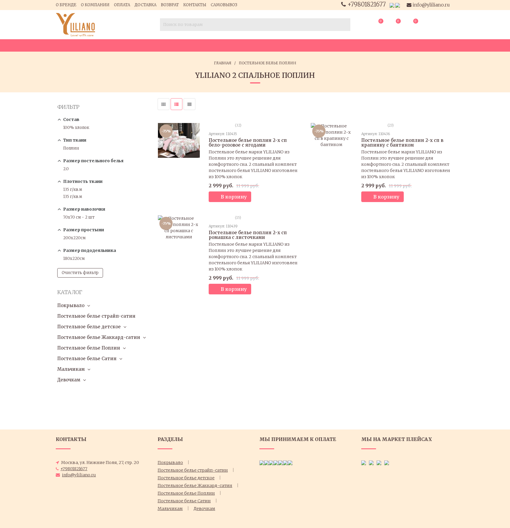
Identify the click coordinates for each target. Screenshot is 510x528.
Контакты (194, 4)
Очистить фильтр (80, 272)
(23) (390, 125)
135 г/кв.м (72, 189)
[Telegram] (397, 5)
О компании (95, 4)
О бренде (66, 4)
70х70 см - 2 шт (78, 217)
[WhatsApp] (392, 5)
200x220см (74, 237)
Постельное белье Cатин (87, 358)
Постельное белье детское (89, 326)
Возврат (170, 4)
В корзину (234, 197)
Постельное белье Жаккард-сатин (98, 337)
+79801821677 (366, 4)
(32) (237, 125)
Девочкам (68, 380)
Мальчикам (71, 369)
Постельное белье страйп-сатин (96, 316)
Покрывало (70, 305)
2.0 (66, 168)
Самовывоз (224, 4)
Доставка (145, 4)
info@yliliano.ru (430, 5)
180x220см (74, 258)
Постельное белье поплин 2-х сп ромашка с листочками (248, 235)
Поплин (71, 148)
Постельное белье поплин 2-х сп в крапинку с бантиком (402, 142)
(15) (237, 217)
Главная (222, 63)
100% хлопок (76, 127)
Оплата (122, 4)
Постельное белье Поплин (267, 63)
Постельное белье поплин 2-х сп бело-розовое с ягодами (248, 142)
